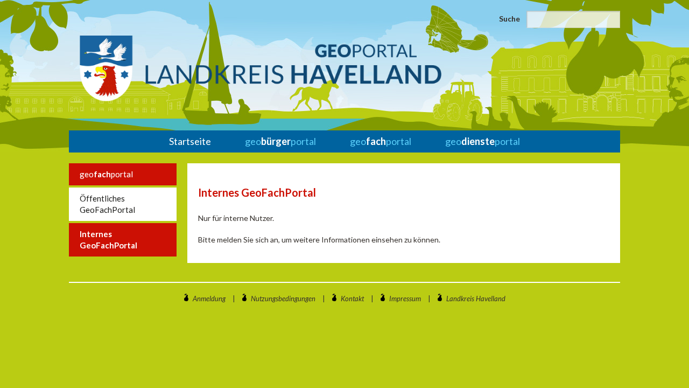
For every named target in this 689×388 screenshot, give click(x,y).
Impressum (405, 298)
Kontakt (352, 298)
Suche (509, 18)
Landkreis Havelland (475, 298)
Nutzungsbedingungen (283, 298)
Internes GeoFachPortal (108, 239)
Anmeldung (209, 298)
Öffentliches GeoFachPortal (107, 203)
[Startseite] (260, 68)
